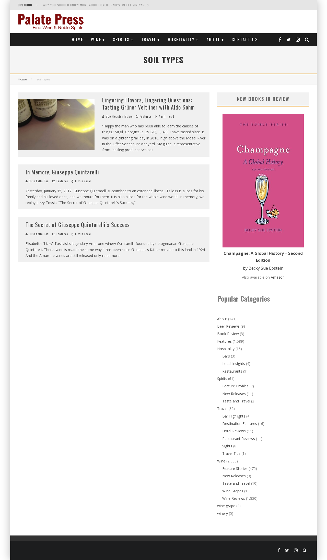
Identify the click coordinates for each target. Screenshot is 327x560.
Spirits (121, 40)
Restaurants (232, 371)
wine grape (226, 505)
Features (146, 116)
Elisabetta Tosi (39, 181)
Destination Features (239, 423)
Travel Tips (231, 453)
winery (222, 513)
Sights (227, 446)
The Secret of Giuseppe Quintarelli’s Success (78, 224)
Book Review (228, 333)
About (213, 40)
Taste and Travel (236, 401)
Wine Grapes (232, 490)
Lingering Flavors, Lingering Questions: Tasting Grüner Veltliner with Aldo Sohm (148, 103)
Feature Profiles (235, 386)
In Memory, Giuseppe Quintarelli (62, 172)
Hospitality (181, 40)
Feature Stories (235, 468)
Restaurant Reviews (238, 438)
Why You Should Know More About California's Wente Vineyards (96, 5)
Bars (226, 356)
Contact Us (245, 40)
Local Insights (233, 363)
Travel (148, 40)
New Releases (234, 393)
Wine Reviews (233, 498)
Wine (96, 40)
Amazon (278, 277)
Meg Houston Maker (118, 116)
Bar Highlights (233, 416)
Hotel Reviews (234, 430)
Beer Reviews (228, 326)
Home (77, 40)
